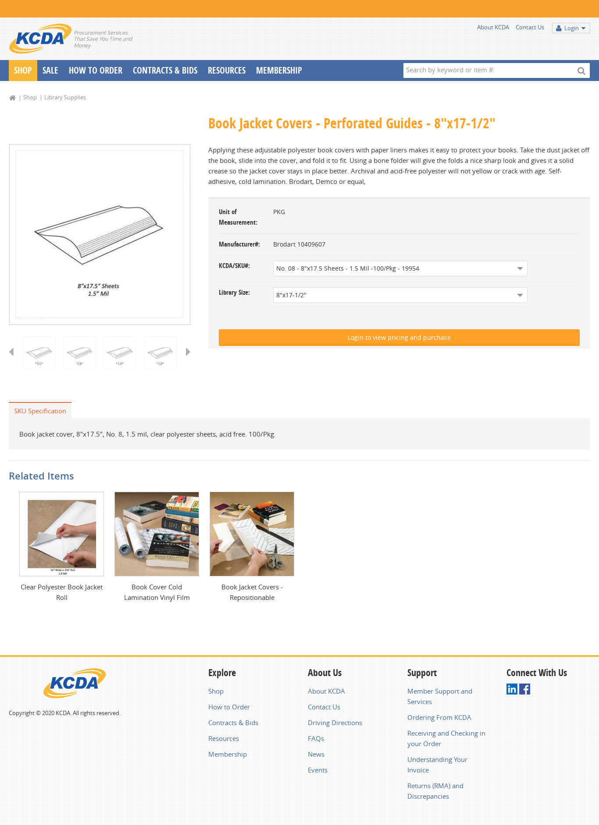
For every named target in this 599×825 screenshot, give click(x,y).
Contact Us (530, 27)
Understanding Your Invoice (437, 764)
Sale (50, 70)
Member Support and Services (439, 696)
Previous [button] (14, 360)
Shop (23, 70)
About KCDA (493, 27)
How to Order (229, 706)
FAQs (316, 738)
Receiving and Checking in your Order (446, 738)
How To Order (95, 70)
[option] (100, 234)
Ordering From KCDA (439, 717)
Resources (227, 70)
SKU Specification (40, 410)
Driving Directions (335, 722)
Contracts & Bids (165, 70)
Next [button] (185, 360)
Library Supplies (65, 97)
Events (318, 769)
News (316, 754)
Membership (279, 70)
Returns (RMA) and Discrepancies (435, 790)
